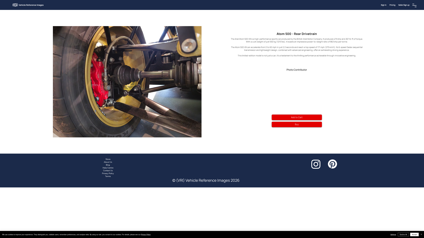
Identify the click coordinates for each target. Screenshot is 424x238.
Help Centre (108, 168)
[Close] (421, 234)
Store (107, 159)
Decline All (403, 234)
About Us (108, 162)
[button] (404, 5)
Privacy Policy (108, 173)
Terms (108, 176)
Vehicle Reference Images (31, 5)
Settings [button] (393, 234)
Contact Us (108, 170)
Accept (414, 234)
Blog (108, 165)
